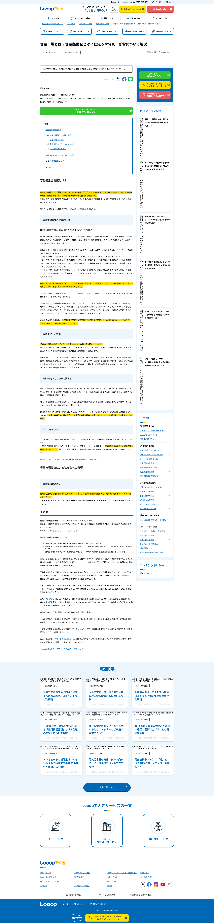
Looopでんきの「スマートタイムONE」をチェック (62, 649)
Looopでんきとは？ (48, 877)
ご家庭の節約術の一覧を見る (151, 487)
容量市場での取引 (57, 139)
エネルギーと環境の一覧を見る (152, 531)
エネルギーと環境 (85, 24)
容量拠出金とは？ (57, 160)
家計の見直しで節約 (148, 504)
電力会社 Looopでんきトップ (52, 24)
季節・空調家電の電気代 (149, 467)
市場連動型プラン (147, 439)
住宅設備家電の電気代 (149, 476)
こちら (148, 573)
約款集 (109, 885)
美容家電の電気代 (147, 471)
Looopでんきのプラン (149, 434)
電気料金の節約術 (147, 491)
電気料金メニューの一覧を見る (152, 430)
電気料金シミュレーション (51, 881)
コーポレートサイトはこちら (72, 904)
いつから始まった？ (58, 148)
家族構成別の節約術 (148, 508)
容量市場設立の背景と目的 (60, 135)
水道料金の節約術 (147, 495)
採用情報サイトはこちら (98, 904)
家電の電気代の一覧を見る (150, 450)
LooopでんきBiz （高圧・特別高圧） (122, 872)
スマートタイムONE (93, 572)
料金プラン (144, 872)
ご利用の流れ (79, 877)
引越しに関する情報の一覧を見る (153, 519)
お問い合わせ (169, 2)
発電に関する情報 (147, 539)
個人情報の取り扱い (74, 894)
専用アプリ (49, 598)
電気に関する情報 (102, 24)
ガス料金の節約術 (147, 500)
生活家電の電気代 (147, 463)
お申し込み (111, 881)
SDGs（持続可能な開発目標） (152, 552)
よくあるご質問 (146, 877)
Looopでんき (116, 2)
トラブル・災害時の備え (149, 543)
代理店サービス (156, 2)
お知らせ (43, 885)
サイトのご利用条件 (107, 894)
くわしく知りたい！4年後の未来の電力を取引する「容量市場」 (72, 459)
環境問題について (147, 548)
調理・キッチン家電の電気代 (151, 454)
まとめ (48, 167)
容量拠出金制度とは (53, 129)
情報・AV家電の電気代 (149, 458)
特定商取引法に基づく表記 (140, 894)
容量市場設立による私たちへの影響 (59, 155)
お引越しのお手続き (82, 885)
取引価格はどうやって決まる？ (62, 144)
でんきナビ (71, 24)
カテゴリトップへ (107, 787)
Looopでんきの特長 (82, 872)
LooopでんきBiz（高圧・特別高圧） (136, 2)
